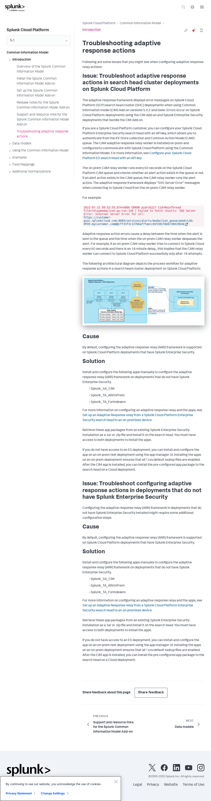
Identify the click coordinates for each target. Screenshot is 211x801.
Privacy (153, 785)
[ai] (194, 30)
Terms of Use (193, 785)
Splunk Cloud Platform (98, 23)
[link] (186, 30)
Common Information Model (140, 23)
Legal (137, 785)
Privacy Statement (19, 793)
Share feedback (151, 692)
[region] (60, 788)
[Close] (116, 782)
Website (171, 785)
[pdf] (201, 30)
